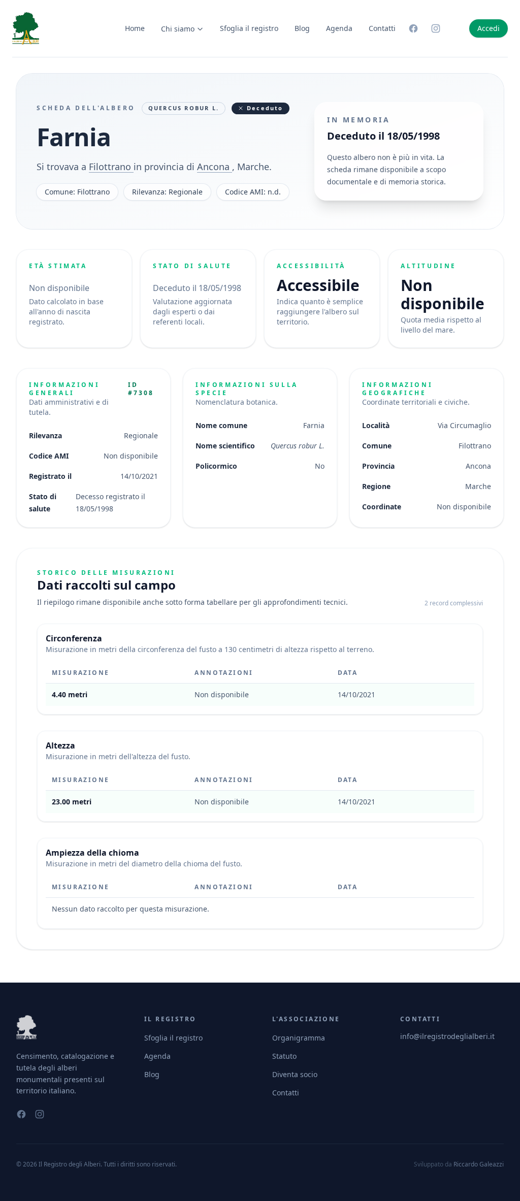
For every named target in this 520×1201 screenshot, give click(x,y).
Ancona (214, 166)
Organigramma (298, 1038)
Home (135, 28)
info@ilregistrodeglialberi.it (447, 1036)
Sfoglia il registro (249, 28)
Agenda (339, 28)
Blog (302, 28)
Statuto (284, 1056)
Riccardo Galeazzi (478, 1164)
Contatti (382, 28)
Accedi (488, 28)
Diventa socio (294, 1074)
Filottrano (111, 166)
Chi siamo (177, 29)
